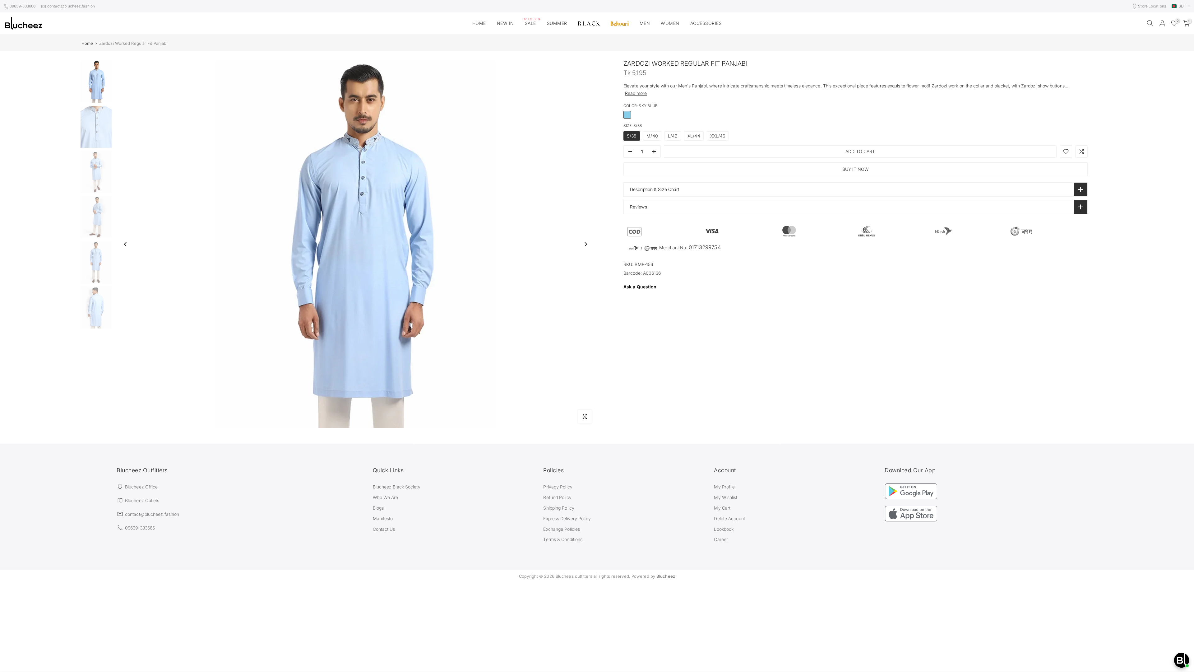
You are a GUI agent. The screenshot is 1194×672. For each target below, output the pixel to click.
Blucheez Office (141, 486)
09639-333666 (22, 6)
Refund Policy (557, 497)
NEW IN (505, 23)
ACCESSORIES (706, 23)
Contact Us (384, 529)
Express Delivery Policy (566, 518)
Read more (636, 93)
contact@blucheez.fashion (71, 6)
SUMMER (557, 23)
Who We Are (385, 497)
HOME (479, 23)
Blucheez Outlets (142, 500)
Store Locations (1152, 6)
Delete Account (729, 518)
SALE (531, 23)
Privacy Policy (557, 486)
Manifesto (383, 518)
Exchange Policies (561, 529)
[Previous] (125, 244)
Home (87, 43)
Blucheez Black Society (396, 486)
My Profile (724, 486)
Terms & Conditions (562, 539)
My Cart (722, 508)
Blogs (378, 508)
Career (721, 539)
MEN (645, 23)
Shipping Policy (558, 508)
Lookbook (724, 529)
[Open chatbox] (1181, 660)
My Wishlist (725, 497)
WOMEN (670, 23)
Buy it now (855, 169)
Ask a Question (639, 286)
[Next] (585, 244)
